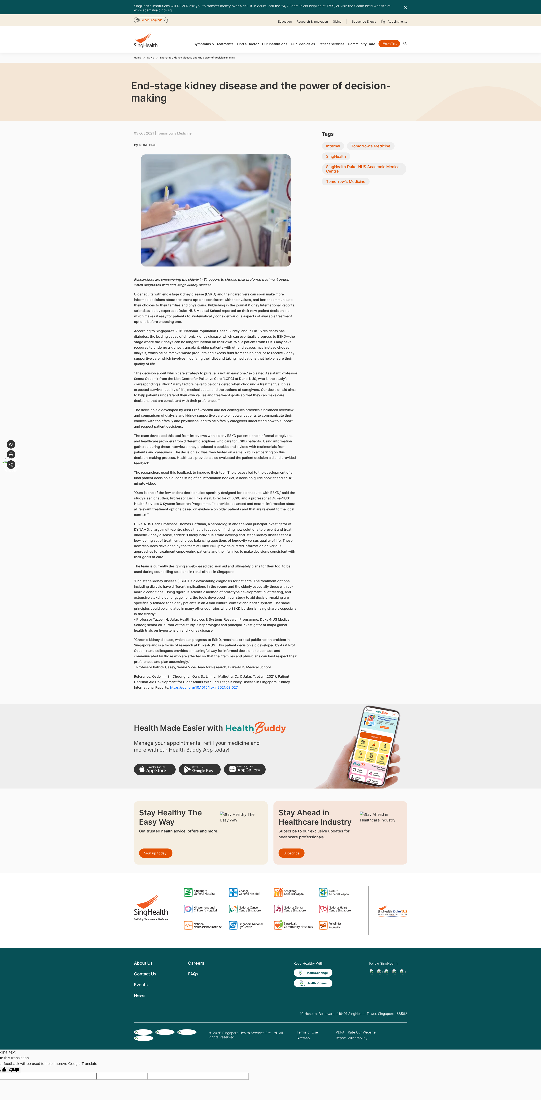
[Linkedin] (387, 972)
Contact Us (145, 973)
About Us (143, 963)
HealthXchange (317, 973)
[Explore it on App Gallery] (245, 769)
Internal (333, 146)
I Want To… (389, 43)
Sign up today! (155, 853)
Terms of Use (307, 1032)
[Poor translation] (14, 1070)
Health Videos (317, 983)
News (150, 57)
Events (141, 984)
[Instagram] (395, 972)
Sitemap (303, 1038)
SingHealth (336, 156)
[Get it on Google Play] (200, 769)
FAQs (193, 973)
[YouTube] (403, 972)
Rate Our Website (362, 1032)
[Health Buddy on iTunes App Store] (155, 769)
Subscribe (291, 853)
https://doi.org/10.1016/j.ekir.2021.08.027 (204, 687)
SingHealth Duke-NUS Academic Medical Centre (363, 169)
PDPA (340, 1032)
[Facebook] (372, 972)
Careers (196, 963)
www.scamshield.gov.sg (153, 10)
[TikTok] (380, 972)
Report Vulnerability (351, 1038)
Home (137, 57)
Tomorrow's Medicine (370, 146)
